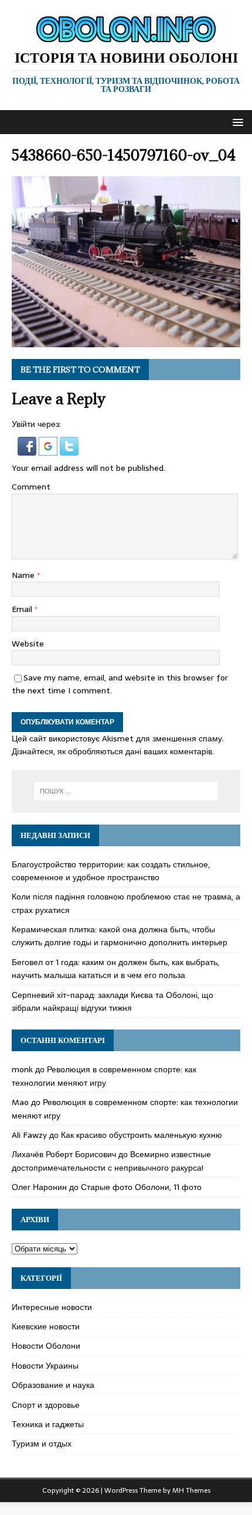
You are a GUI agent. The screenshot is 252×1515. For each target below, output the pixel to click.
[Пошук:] (126, 791)
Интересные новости (52, 1307)
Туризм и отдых (41, 1443)
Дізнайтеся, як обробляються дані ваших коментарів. (113, 751)
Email (23, 609)
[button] (236, 121)
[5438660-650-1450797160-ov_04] (126, 340)
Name (24, 575)
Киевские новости (46, 1326)
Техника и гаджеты (48, 1424)
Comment (31, 486)
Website (28, 643)
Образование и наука (53, 1385)
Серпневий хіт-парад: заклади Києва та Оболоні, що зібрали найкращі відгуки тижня (112, 1001)
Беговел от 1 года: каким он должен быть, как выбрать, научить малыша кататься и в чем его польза (115, 968)
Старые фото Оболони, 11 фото (141, 1187)
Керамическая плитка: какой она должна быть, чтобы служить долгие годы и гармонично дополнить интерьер (119, 936)
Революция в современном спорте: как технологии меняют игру (104, 1076)
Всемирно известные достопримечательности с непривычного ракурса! (111, 1161)
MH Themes (191, 1490)
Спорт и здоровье (46, 1404)
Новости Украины (45, 1365)
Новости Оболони (46, 1345)
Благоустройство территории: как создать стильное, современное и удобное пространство (111, 871)
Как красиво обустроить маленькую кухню (141, 1134)
